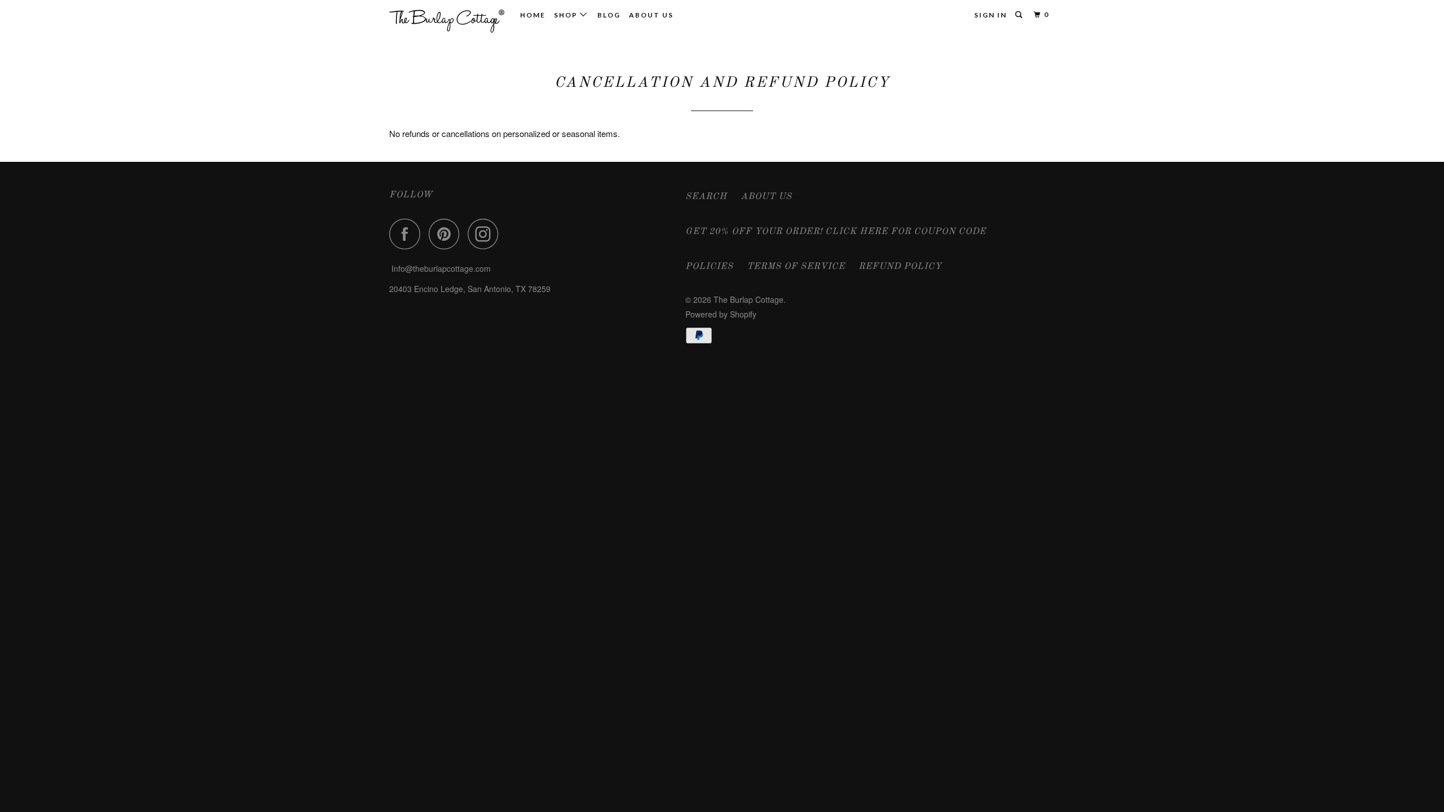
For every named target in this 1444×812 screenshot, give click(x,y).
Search (706, 196)
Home (532, 15)
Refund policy (900, 266)
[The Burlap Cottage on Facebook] (407, 233)
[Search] (1020, 15)
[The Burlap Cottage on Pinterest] (447, 233)
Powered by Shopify (720, 314)
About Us (651, 15)
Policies (709, 266)
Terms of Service (796, 266)
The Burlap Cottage (748, 299)
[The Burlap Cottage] (447, 19)
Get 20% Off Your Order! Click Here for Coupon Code (835, 231)
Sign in (990, 15)
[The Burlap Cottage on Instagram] (486, 233)
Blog (608, 15)
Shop (567, 15)
